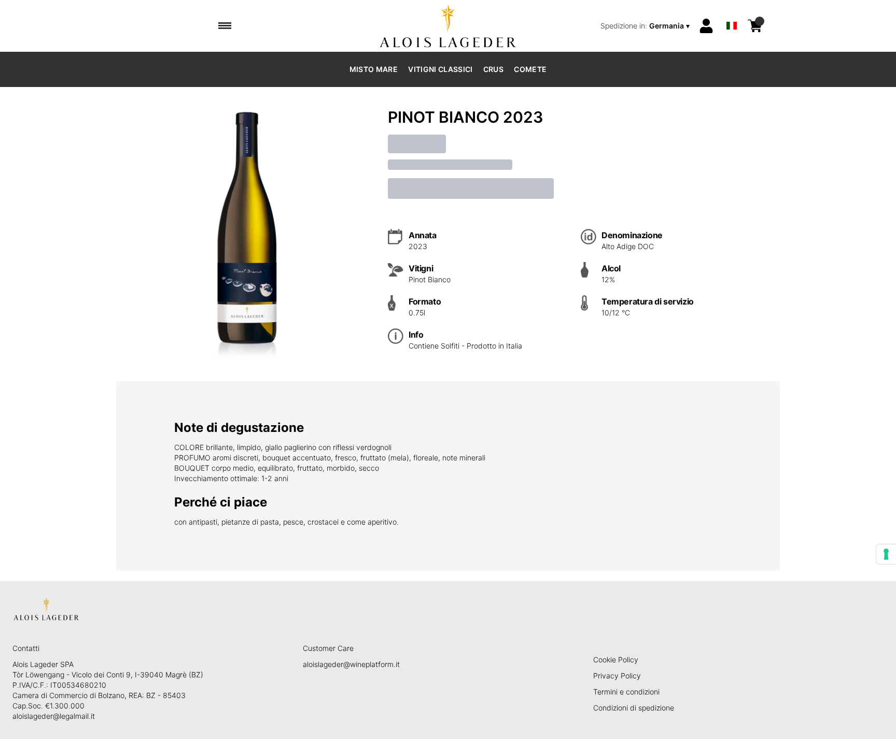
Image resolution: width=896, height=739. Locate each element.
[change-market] (646, 26)
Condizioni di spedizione (633, 707)
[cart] (755, 26)
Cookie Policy (615, 659)
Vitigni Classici (440, 69)
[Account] (706, 26)
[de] (732, 12)
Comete (530, 69)
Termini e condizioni (626, 691)
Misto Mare (373, 69)
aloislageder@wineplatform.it (351, 664)
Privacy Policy (617, 675)
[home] (448, 26)
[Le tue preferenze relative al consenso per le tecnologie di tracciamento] (886, 554)
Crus (493, 69)
